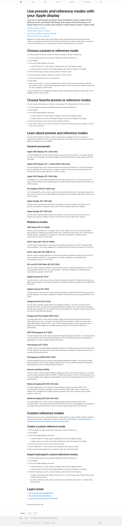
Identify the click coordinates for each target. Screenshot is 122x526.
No (35, 513)
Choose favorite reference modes (37, 31)
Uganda (100, 523)
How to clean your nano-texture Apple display (43, 498)
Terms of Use (46, 523)
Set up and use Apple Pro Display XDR (41, 493)
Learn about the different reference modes (40, 33)
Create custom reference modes (37, 36)
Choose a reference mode (35, 28)
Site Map (53, 523)
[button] (101, 2)
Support (26, 518)
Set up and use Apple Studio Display (40, 496)
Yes (29, 513)
